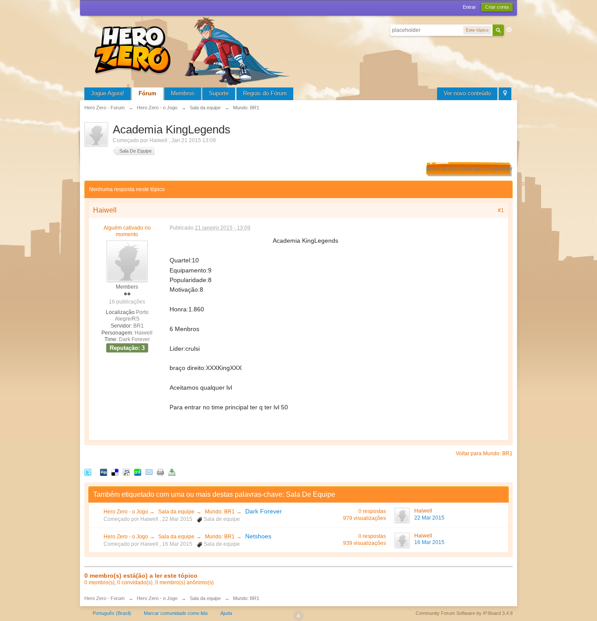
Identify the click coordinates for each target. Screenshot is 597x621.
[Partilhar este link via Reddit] (126, 471)
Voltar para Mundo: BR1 (484, 453)
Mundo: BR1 (220, 512)
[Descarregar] (171, 471)
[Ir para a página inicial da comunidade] (193, 50)
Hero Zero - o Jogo (126, 512)
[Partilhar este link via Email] (149, 471)
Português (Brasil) (112, 613)
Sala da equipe (176, 512)
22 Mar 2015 (429, 518)
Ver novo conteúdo (467, 93)
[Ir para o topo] (298, 616)
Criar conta (497, 7)
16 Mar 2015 (429, 542)
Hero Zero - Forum (104, 598)
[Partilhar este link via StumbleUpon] (137, 471)
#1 (501, 210)
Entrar (469, 7)
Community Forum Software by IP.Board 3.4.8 (464, 613)
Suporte (219, 93)
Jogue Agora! (107, 93)
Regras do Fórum (265, 93)
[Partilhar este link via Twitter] (87, 471)
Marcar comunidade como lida (176, 613)
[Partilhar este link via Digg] (103, 471)
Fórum (147, 93)
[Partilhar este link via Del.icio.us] (114, 471)
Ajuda (226, 613)
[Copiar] (160, 471)
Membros (182, 93)
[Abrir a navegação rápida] (505, 93)
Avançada (509, 29)
